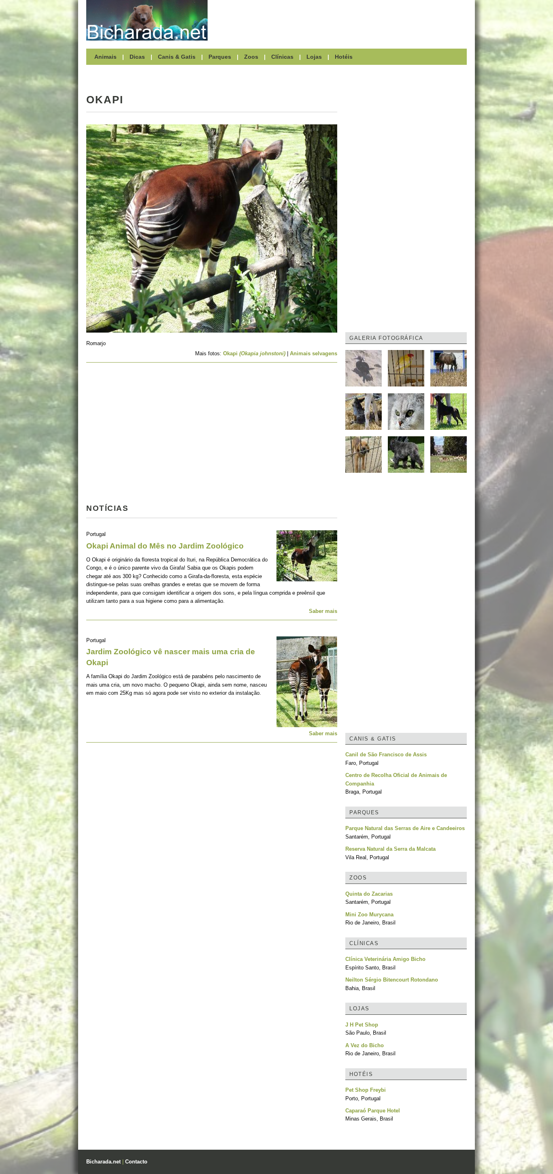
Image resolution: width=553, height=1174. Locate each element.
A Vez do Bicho (364, 1045)
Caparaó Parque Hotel (372, 1111)
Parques (219, 56)
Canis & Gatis (177, 56)
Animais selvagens (313, 353)
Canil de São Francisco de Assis (386, 754)
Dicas (137, 56)
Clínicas (282, 56)
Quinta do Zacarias (369, 894)
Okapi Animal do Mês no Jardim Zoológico (165, 546)
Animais (105, 56)
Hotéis (344, 56)
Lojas (314, 56)
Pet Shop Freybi (365, 1090)
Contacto (136, 1162)
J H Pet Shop (361, 1025)
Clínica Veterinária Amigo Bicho (385, 959)
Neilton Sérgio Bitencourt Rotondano (391, 980)
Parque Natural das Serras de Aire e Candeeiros (405, 828)
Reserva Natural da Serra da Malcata (390, 849)
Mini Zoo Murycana (369, 914)
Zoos (251, 56)
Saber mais (323, 611)
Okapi (255, 353)
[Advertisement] (341, 20)
